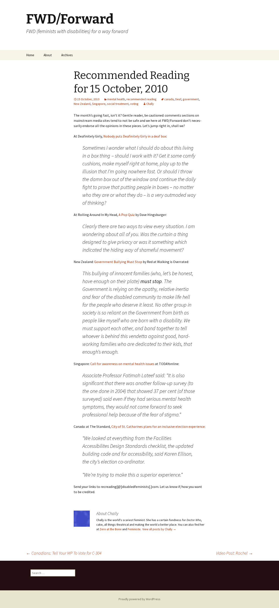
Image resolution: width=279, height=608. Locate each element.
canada (169, 99)
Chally (150, 104)
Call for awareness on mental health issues (122, 364)
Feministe (134, 529)
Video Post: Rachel (234, 553)
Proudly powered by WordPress (139, 599)
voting (134, 104)
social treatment (118, 104)
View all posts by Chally (159, 529)
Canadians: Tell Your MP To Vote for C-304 (63, 553)
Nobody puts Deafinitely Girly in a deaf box (134, 136)
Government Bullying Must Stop (118, 262)
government (191, 99)
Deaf (178, 99)
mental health (116, 99)
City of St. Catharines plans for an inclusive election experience (158, 426)
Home (30, 55)
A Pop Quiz (127, 214)
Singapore (98, 104)
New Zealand (82, 104)
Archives (67, 55)
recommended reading (141, 99)
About (48, 55)
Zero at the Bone (111, 529)
